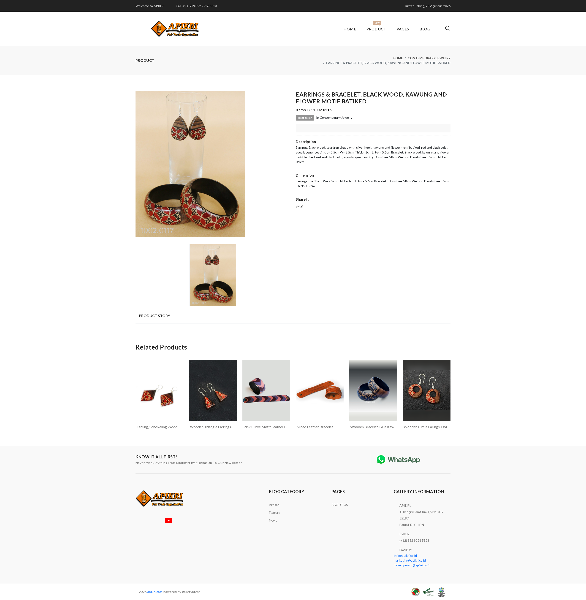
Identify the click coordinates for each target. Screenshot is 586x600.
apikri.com (155, 592)
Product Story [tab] (154, 315)
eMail (299, 206)
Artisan (274, 505)
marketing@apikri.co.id (410, 560)
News (273, 520)
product (376, 29)
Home (350, 29)
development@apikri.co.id (412, 565)
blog (425, 29)
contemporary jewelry (429, 58)
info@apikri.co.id (405, 555)
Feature (274, 512)
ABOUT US (339, 505)
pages (403, 29)
